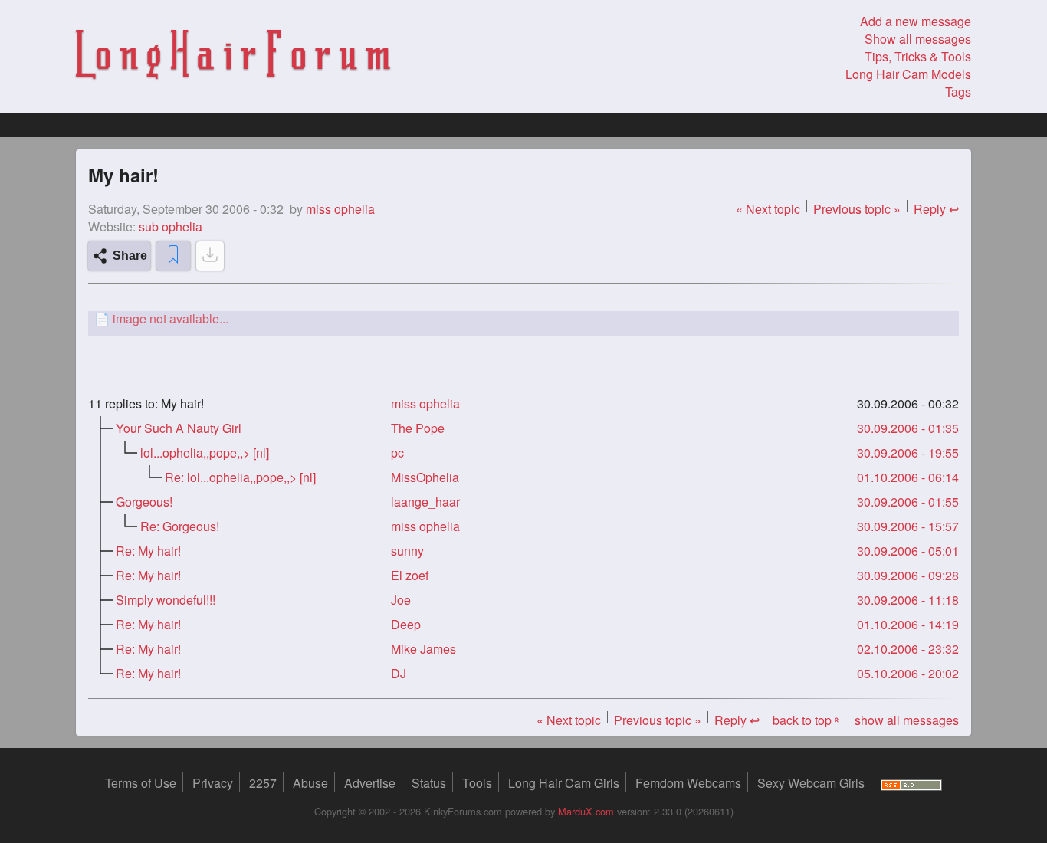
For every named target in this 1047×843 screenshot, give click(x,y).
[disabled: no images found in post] (210, 256)
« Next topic (768, 209)
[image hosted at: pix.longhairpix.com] (523, 318)
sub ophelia (170, 226)
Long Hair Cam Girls (563, 783)
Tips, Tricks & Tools (918, 56)
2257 (263, 783)
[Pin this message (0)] (173, 256)
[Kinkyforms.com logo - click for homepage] (233, 57)
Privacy (212, 783)
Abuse (310, 783)
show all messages (907, 720)
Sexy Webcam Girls (811, 783)
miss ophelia (425, 403)
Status (429, 783)
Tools (477, 783)
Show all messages (918, 39)
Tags (958, 91)
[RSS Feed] (911, 783)
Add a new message (915, 21)
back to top (807, 720)
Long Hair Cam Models (908, 74)
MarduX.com (586, 811)
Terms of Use (140, 783)
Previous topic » (857, 209)
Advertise (369, 783)
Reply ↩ (936, 209)
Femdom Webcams (688, 783)
